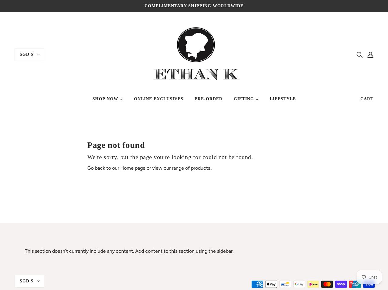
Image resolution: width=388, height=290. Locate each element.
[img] (359, 54)
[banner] (194, 54)
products (200, 168)
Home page (133, 168)
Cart (366, 99)
